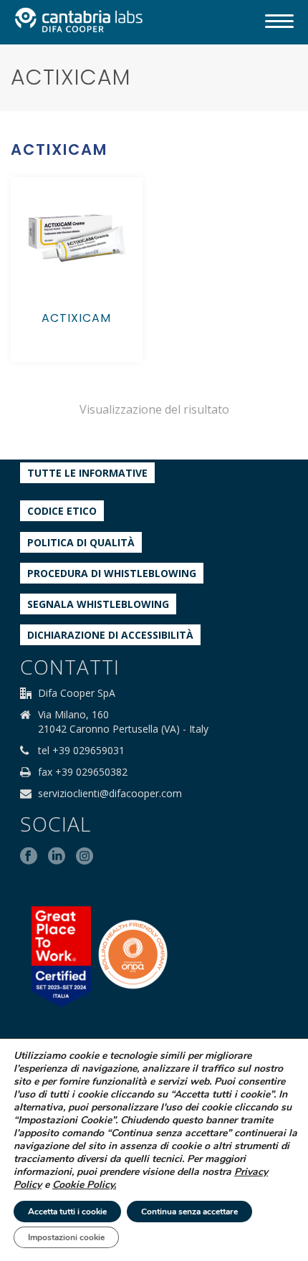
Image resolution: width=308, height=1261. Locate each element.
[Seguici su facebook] (28, 856)
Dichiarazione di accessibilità (110, 635)
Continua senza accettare (189, 1211)
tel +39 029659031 (81, 750)
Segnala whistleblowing (98, 604)
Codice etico (62, 511)
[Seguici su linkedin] (56, 856)
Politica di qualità (81, 542)
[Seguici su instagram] (84, 856)
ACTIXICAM (76, 318)
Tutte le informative (87, 473)
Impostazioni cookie (66, 1237)
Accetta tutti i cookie (67, 1211)
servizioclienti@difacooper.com (110, 793)
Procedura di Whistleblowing (111, 573)
